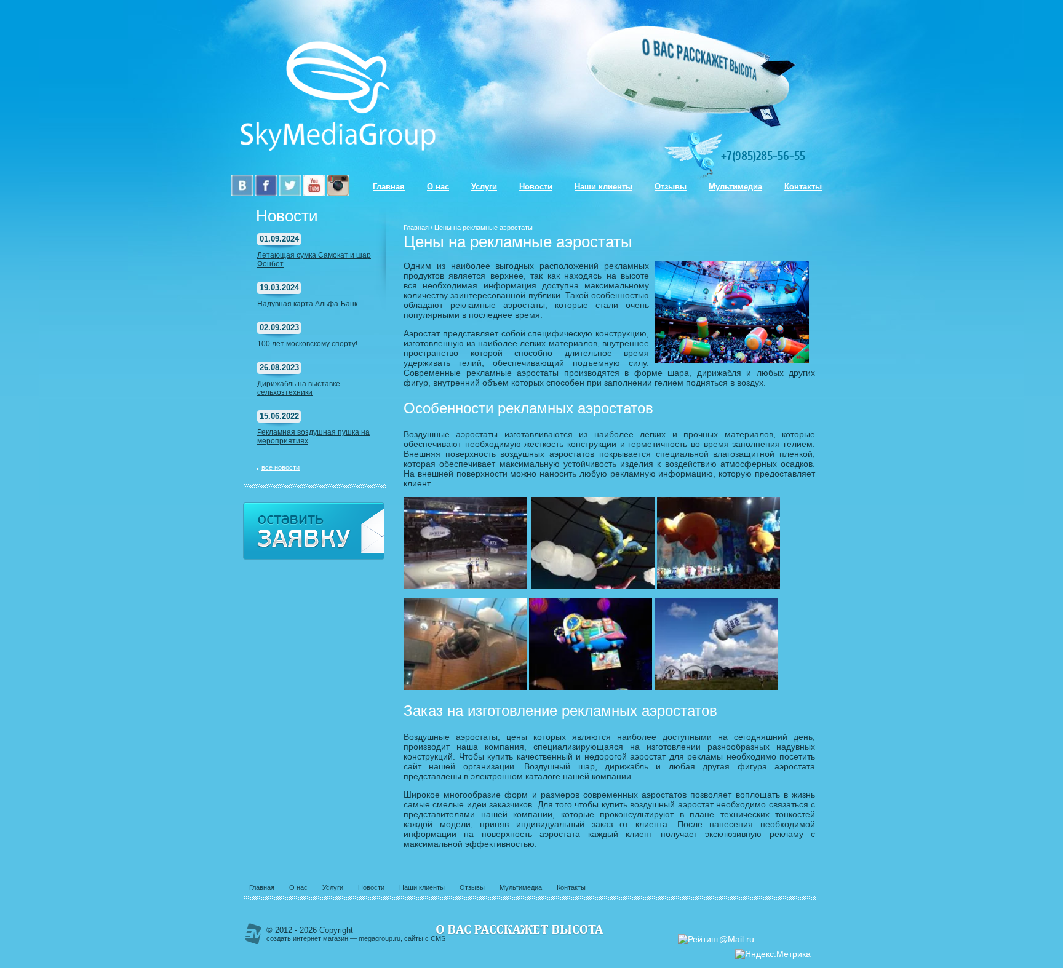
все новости (280, 467)
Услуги (484, 186)
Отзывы (671, 186)
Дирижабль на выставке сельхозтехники (298, 388)
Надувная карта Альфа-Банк (307, 304)
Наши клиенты (603, 186)
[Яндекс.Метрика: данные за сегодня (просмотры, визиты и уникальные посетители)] (773, 954)
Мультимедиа (735, 186)
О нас (438, 186)
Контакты (803, 186)
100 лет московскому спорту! (307, 343)
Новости (535, 186)
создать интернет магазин (307, 938)
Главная (389, 186)
